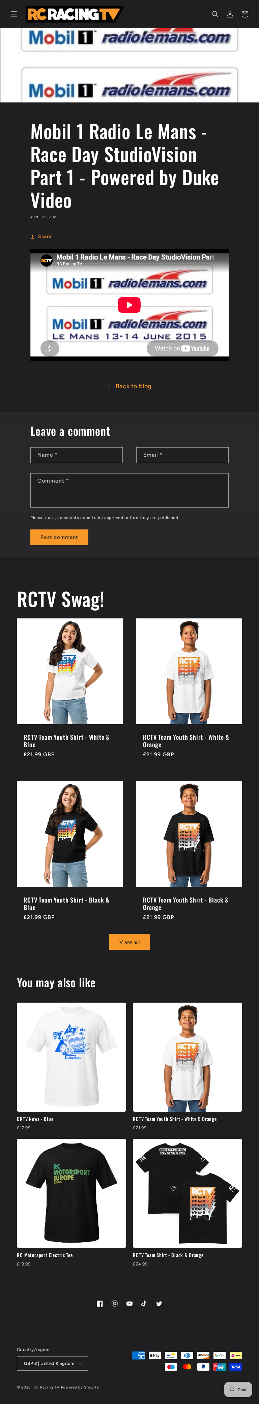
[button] (14, 14)
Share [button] (45, 236)
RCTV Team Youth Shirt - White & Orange (186, 740)
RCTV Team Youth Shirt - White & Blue (67, 740)
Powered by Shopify (80, 1387)
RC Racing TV (47, 1387)
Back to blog (134, 386)
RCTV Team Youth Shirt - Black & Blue (67, 903)
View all (129, 942)
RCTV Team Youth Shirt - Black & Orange (186, 903)
